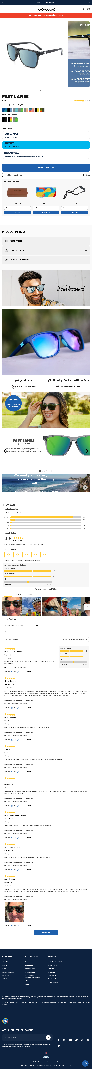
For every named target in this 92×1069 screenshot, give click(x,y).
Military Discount (8, 972)
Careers (28, 962)
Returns (51, 969)
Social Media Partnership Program (32, 977)
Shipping (51, 972)
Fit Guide (86, 175)
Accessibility (49, 1065)
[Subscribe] (48, 1037)
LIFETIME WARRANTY (19, 492)
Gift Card (5, 976)
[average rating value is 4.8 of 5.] (79, 100)
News (4, 969)
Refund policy (24, 1065)
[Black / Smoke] (4, 119)
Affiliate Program (31, 981)
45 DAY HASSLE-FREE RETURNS (48, 492)
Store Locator (53, 982)
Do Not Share (57, 1065)
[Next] (88, 2)
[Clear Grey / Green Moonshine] (20, 110)
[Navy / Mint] (4, 110)
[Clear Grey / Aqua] (15, 110)
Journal (4, 965)
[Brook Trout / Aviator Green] (42, 110)
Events (27, 984)
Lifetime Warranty (54, 976)
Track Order (52, 965)
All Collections (7, 979)
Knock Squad (30, 972)
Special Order (30, 969)
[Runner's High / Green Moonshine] (15, 119)
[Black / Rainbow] (10, 119)
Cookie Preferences (66, 1065)
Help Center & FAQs (55, 962)
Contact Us (52, 979)
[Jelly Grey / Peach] (26, 110)
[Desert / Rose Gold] (31, 110)
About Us (5, 962)
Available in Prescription (13, 175)
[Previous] (3, 2)
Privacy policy (32, 1065)
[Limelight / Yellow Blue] (37, 110)
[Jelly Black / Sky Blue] (10, 110)
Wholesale (29, 965)
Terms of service (41, 1065)
